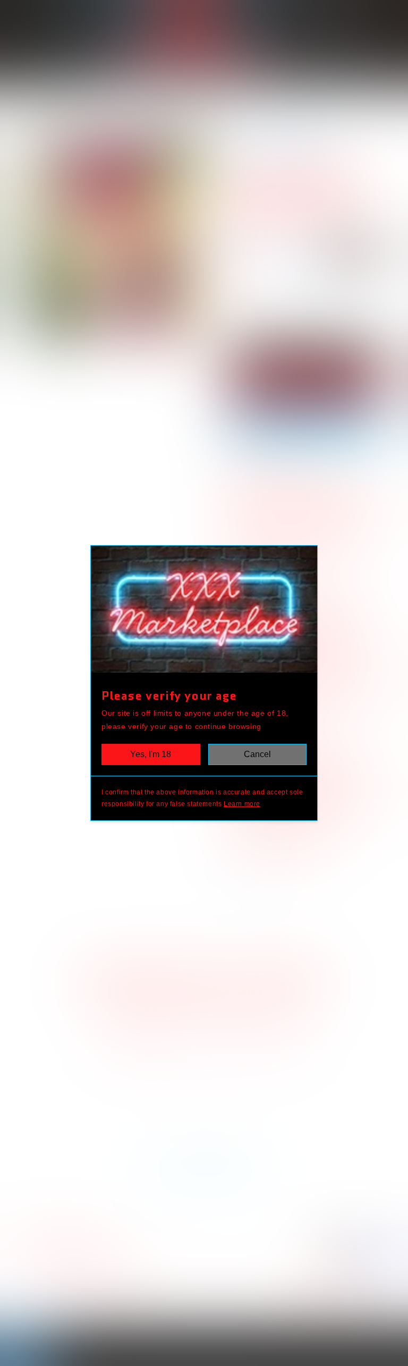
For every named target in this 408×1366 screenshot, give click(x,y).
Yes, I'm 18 (150, 754)
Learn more (242, 804)
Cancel (257, 754)
